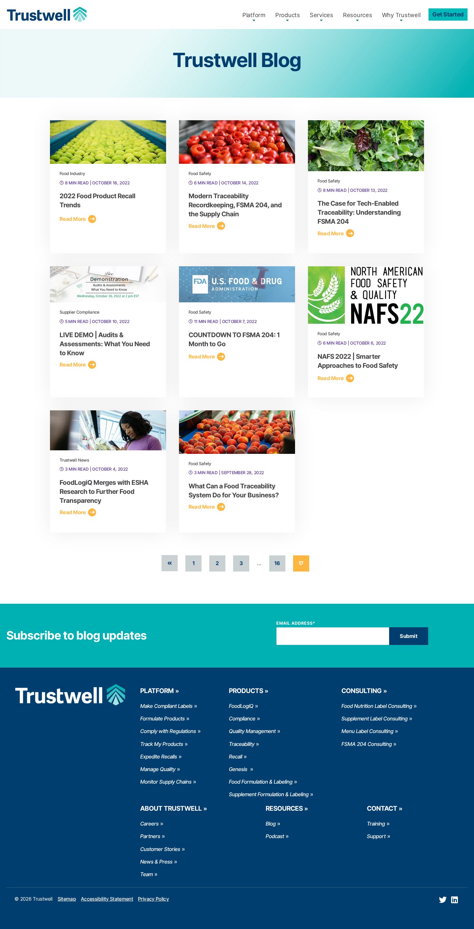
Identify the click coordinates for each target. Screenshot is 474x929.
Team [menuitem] (146, 874)
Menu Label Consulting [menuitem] (367, 731)
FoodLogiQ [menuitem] (241, 706)
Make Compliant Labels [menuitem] (166, 706)
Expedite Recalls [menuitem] (158, 756)
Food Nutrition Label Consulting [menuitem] (376, 706)
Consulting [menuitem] (361, 691)
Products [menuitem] (287, 15)
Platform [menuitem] (254, 15)
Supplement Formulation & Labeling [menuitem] (269, 794)
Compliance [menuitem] (242, 718)
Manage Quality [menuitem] (157, 769)
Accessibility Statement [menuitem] (107, 899)
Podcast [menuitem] (275, 836)
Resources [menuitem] (357, 15)
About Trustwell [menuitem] (171, 808)
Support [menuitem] (376, 836)
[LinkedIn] (454, 900)
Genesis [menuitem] (239, 769)
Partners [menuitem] (150, 836)
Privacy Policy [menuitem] (153, 899)
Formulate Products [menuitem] (162, 718)
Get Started (448, 14)
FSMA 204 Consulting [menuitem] (366, 744)
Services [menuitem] (321, 15)
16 (277, 563)
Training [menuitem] (376, 823)
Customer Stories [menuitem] (160, 849)
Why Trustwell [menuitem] (401, 15)
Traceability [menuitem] (241, 744)
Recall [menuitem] (235, 756)
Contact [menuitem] (382, 808)
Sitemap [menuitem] (67, 899)
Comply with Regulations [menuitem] (168, 731)
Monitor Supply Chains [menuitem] (166, 781)
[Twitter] (443, 900)
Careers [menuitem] (149, 823)
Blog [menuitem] (271, 823)
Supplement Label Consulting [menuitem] (374, 718)
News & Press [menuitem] (156, 861)
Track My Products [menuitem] (161, 744)
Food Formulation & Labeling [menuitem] (260, 781)
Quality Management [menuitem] (252, 731)
